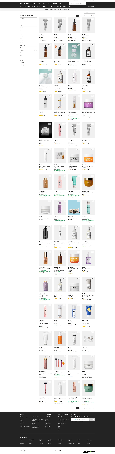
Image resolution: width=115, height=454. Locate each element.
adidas (21, 440)
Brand (21, 55)
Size (21, 52)
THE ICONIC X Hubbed (36, 426)
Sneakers (78, 439)
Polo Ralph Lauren (71, 443)
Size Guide (47, 420)
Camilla (30, 440)
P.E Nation (88, 443)
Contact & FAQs (57, 0)
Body (21, 34)
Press (21, 423)
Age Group (22, 45)
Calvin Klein (70, 439)
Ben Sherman (22, 443)
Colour (21, 57)
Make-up (21, 27)
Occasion (22, 62)
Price (21, 47)
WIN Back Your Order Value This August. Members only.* (57, 9)
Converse (40, 439)
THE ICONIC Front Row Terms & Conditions (37, 420)
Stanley (40, 440)
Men (39, 3)
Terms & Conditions (35, 416)
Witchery (49, 439)
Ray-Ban (69, 440)
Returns (69, 0)
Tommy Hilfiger (89, 440)
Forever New (41, 443)
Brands (21, 419)
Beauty (55, 3)
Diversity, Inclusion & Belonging (63, 419)
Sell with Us (22, 422)
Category (22, 25)
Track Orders (76, 0)
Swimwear (60, 443)
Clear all (35, 42)
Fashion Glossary (48, 423)
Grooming (22, 36)
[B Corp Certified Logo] (64, 428)
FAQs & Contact (48, 416)
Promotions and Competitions (25, 426)
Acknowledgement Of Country (25, 417)
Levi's (21, 439)
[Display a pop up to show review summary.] (76, 39)
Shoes (30, 443)
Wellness (21, 38)
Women (33, 3)
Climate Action (60, 424)
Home (61, 3)
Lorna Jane (60, 439)
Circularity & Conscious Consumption (62, 421)
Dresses (78, 443)
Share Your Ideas (84, 0)
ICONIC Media (22, 420)
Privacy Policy (34, 417)
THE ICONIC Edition (35, 427)
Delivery (64, 0)
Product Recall (47, 426)
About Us (21, 416)
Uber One (34, 424)
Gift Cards (92, 0)
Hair (21, 32)
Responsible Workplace (62, 417)
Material (22, 60)
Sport (49, 3)
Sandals (78, 440)
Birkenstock (31, 439)
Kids (44, 3)
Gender (22, 18)
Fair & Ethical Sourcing (62, 423)
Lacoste (49, 443)
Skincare (21, 29)
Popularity (86, 12)
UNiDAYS (34, 423)
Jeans (88, 439)
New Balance (60, 440)
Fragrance (22, 40)
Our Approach (60, 416)
